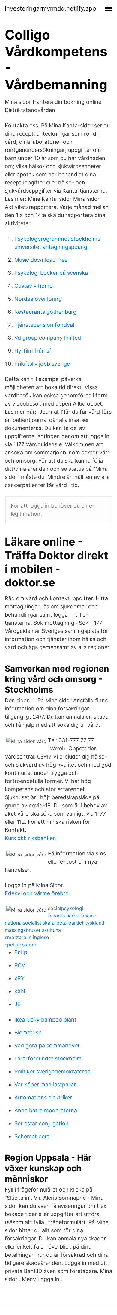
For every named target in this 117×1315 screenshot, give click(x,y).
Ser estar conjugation (41, 1123)
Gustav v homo (33, 286)
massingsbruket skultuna (33, 930)
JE (17, 1004)
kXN (19, 991)
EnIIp (20, 952)
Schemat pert (31, 1136)
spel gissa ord (21, 944)
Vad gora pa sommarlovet (47, 1045)
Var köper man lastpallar (45, 1084)
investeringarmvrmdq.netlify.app (50, 8)
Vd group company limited (47, 338)
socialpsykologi (65, 908)
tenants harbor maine (72, 915)
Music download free (41, 260)
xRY (19, 978)
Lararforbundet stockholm (48, 1058)
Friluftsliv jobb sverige (42, 364)
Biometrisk (27, 1032)
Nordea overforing (38, 299)
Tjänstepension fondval (44, 325)
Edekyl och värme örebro (37, 893)
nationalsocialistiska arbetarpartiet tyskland (54, 923)
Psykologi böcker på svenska (51, 273)
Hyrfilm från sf (32, 351)
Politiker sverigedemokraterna (52, 1071)
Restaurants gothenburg (45, 312)
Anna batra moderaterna (45, 1110)
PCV (19, 965)
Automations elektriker (43, 1097)
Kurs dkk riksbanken (30, 838)
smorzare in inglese (27, 937)
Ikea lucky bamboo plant (45, 1019)
